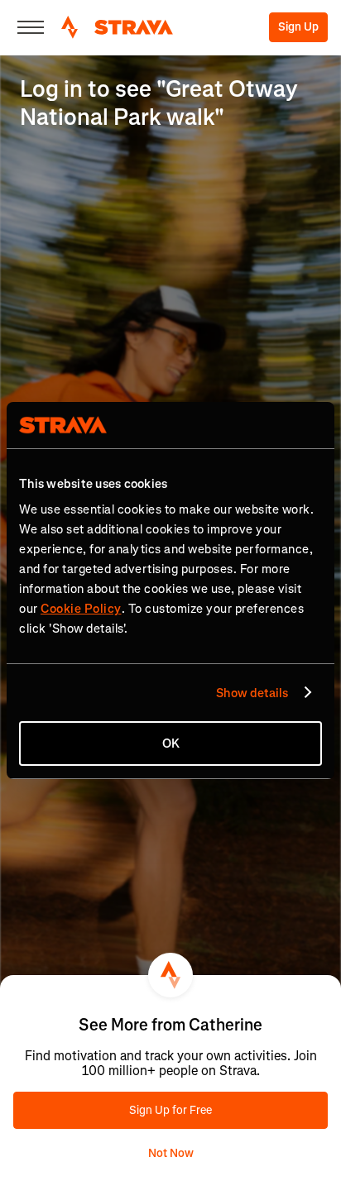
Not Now (171, 1153)
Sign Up (298, 27)
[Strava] (117, 27)
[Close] (30, 27)
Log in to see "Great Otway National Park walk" (159, 103)
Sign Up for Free (170, 1110)
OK (171, 743)
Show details (252, 693)
